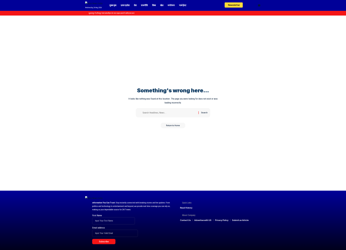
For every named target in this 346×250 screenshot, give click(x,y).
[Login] (248, 5)
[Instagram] (256, 13)
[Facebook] (247, 13)
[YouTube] (253, 13)
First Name (97, 215)
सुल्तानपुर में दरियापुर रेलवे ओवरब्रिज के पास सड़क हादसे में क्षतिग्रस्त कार (111, 13)
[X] (250, 13)
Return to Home (173, 125)
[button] (254, 5)
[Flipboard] (259, 13)
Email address (98, 227)
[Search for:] (169, 112)
